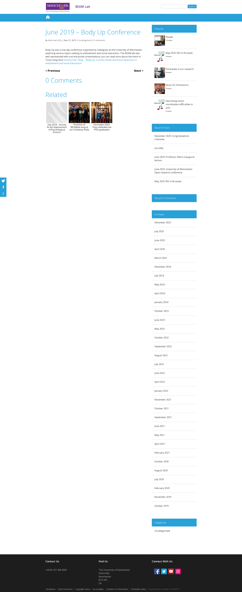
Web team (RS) (55, 40)
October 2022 (161, 337)
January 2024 (161, 302)
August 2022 (161, 355)
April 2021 (159, 443)
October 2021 (161, 408)
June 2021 (159, 426)
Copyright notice (82, 589)
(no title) (158, 148)
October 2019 (161, 505)
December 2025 (162, 222)
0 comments (99, 40)
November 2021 (162, 399)
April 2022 (159, 381)
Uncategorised (84, 40)
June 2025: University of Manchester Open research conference (173, 171)
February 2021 (162, 452)
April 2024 (159, 293)
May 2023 (159, 328)
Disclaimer (50, 589)
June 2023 (159, 319)
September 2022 (163, 346)
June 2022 (159, 373)
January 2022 (161, 390)
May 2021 (159, 435)
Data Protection (65, 589)
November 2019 (162, 496)
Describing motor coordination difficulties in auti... (179, 104)
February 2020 (162, 488)
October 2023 (161, 311)
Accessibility (98, 589)
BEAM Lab (48, 16)
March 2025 (160, 257)
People (169, 37)
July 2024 (159, 275)
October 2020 (161, 461)
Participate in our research (180, 69)
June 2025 (159, 240)
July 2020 (159, 479)
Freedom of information (117, 589)
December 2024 (162, 266)
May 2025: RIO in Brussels (179, 52)
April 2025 (159, 249)
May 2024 (159, 284)
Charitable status (138, 589)
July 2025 (159, 231)
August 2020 (161, 470)
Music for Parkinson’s (177, 85)
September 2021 (163, 417)
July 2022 (159, 364)
